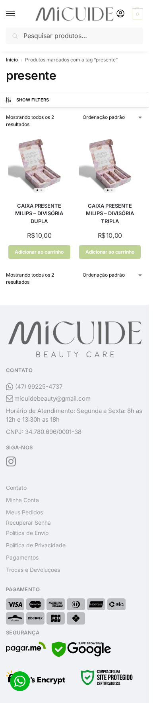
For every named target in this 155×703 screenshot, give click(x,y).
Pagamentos (22, 557)
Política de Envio (27, 532)
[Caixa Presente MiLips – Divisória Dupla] (39, 165)
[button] (136, 13)
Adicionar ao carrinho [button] (39, 252)
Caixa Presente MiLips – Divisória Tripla (110, 213)
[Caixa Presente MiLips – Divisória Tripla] (110, 165)
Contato (16, 487)
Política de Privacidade (36, 545)
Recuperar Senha (28, 522)
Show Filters (32, 100)
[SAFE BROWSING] (81, 655)
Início (12, 60)
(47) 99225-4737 (38, 386)
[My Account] (120, 14)
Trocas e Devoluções (33, 569)
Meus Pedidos (24, 512)
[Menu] (18, 14)
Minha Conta (22, 500)
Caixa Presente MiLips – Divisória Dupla (39, 213)
